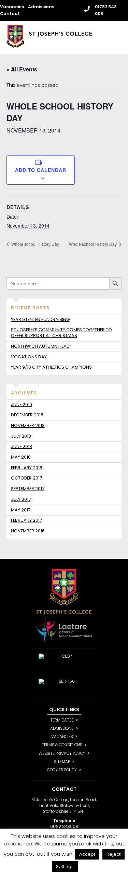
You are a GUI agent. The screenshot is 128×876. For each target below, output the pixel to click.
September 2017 (27, 488)
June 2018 (21, 446)
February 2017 (26, 520)
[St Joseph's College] (49, 45)
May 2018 (21, 457)
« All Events (21, 69)
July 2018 (21, 436)
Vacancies (12, 7)
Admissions (41, 7)
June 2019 (21, 404)
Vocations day (29, 357)
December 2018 (27, 415)
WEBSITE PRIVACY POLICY (62, 753)
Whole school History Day (34, 244)
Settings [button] (65, 866)
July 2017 (21, 499)
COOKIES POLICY (62, 770)
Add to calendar (40, 169)
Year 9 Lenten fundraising (40, 319)
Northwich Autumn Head (40, 346)
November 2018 (28, 425)
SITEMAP (62, 761)
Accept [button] (87, 854)
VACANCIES (62, 736)
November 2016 (28, 531)
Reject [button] (113, 854)
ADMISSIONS (62, 728)
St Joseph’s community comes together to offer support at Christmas (61, 332)
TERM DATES (62, 720)
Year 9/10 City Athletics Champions (51, 367)
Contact (9, 13)
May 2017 (20, 510)
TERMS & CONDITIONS (62, 745)
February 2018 (26, 467)
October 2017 (26, 478)
